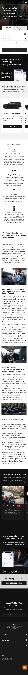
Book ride (12, 126)
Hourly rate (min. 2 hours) (8, 116)
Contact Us (5, 651)
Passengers (5, 120)
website (14, 461)
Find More (12, 130)
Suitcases (5, 122)
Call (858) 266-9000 (14, 583)
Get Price (13, 50)
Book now (13, 615)
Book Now (19, 2)
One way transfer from (8, 118)
